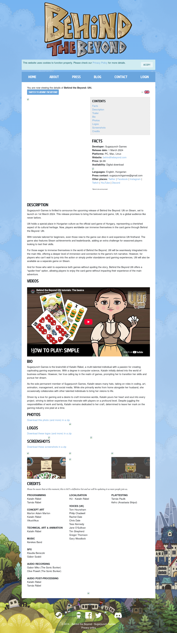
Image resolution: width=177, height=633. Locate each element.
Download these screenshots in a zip (46, 446)
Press (76, 77)
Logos (95, 124)
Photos (96, 120)
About (54, 77)
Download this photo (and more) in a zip (48, 420)
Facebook (122, 179)
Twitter (111, 179)
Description (98, 109)
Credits (96, 131)
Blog (97, 77)
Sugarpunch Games (105, 624)
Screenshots (99, 127)
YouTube (105, 182)
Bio (94, 116)
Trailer (95, 113)
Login (145, 77)
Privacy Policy (100, 62)
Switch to (43, 92)
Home (32, 77)
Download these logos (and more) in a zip (49, 433)
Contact (121, 77)
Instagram (135, 179)
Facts (95, 106)
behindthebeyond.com (115, 157)
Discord (116, 182)
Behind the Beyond (82, 624)
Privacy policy (88, 627)
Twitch (95, 182)
